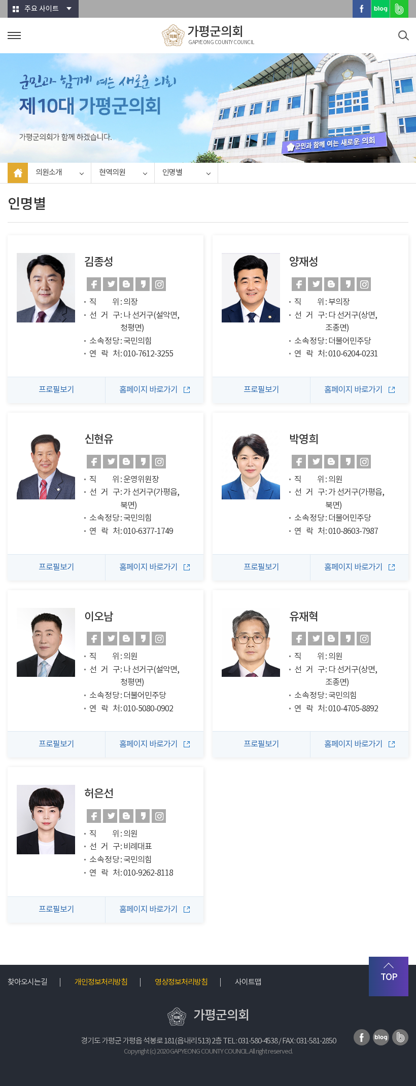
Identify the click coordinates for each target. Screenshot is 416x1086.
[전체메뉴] (14, 35)
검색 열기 (403, 35)
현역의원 (112, 172)
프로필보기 (56, 389)
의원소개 (49, 172)
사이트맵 (248, 982)
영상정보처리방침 (181, 982)
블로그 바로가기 (126, 284)
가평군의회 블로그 (380, 9)
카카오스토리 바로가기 (142, 284)
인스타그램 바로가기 (159, 284)
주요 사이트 (41, 9)
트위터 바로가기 (110, 284)
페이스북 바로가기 (94, 284)
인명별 (172, 172)
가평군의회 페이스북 (362, 9)
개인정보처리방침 (101, 982)
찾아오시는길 (27, 982)
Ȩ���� (18, 173)
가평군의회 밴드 (399, 9)
